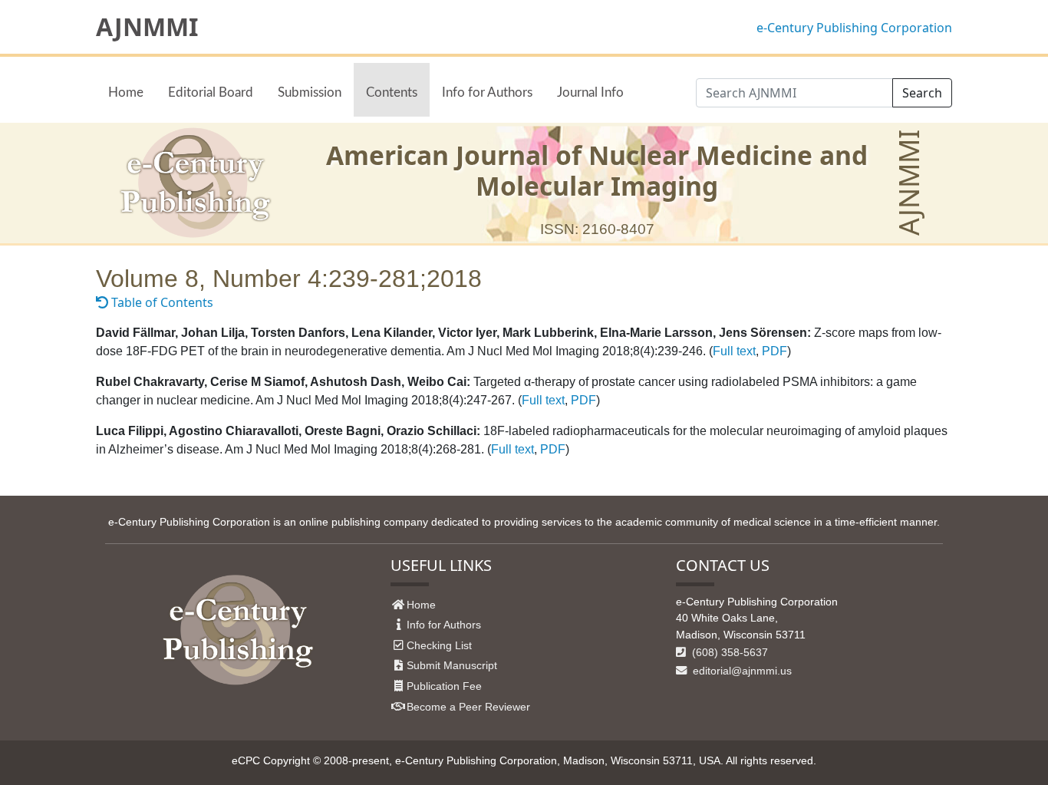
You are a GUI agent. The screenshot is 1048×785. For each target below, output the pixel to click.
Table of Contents (160, 302)
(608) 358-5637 (728, 652)
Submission (309, 92)
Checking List (439, 645)
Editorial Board (210, 92)
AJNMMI (147, 26)
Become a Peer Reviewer (468, 707)
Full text (734, 351)
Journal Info (590, 92)
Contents (391, 92)
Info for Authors (487, 92)
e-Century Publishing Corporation (854, 27)
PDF (774, 351)
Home (125, 92)
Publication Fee (444, 686)
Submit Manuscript (452, 665)
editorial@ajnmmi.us (741, 671)
